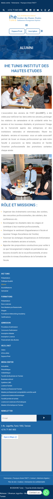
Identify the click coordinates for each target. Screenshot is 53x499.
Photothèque (5, 369)
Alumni (3, 284)
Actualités (4, 366)
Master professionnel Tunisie (11, 389)
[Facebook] (27, 10)
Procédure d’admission (9, 327)
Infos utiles (5, 353)
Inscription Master (7, 333)
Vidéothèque (5, 373)
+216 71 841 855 (15, 10)
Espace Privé (5, 356)
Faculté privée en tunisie (9, 399)
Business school (7, 379)
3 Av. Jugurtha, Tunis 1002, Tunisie (16, 426)
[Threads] (45, 10)
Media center (5, 3)
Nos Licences (6, 304)
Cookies (20, 482)
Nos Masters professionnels (11, 307)
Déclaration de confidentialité (35, 482)
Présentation (5, 278)
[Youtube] (38, 10)
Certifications (6, 317)
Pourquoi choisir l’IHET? (28, 3)
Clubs (3, 350)
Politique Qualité (7, 281)
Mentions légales (43, 478)
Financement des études (10, 340)
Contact (33, 478)
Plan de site (12, 482)
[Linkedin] (30, 10)
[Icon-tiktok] (49, 10)
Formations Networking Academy (13, 314)
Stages (3, 310)
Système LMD (6, 382)
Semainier (4, 291)
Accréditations (6, 288)
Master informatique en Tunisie (12, 405)
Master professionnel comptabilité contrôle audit (18, 392)
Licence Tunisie (6, 386)
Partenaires (15, 3)
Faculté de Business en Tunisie (12, 376)
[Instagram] (34, 10)
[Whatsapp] (46, 492)
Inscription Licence (8, 337)
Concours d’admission (9, 330)
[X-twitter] (41, 10)
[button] (3, 10)
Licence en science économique (12, 395)
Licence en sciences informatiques (13, 402)
